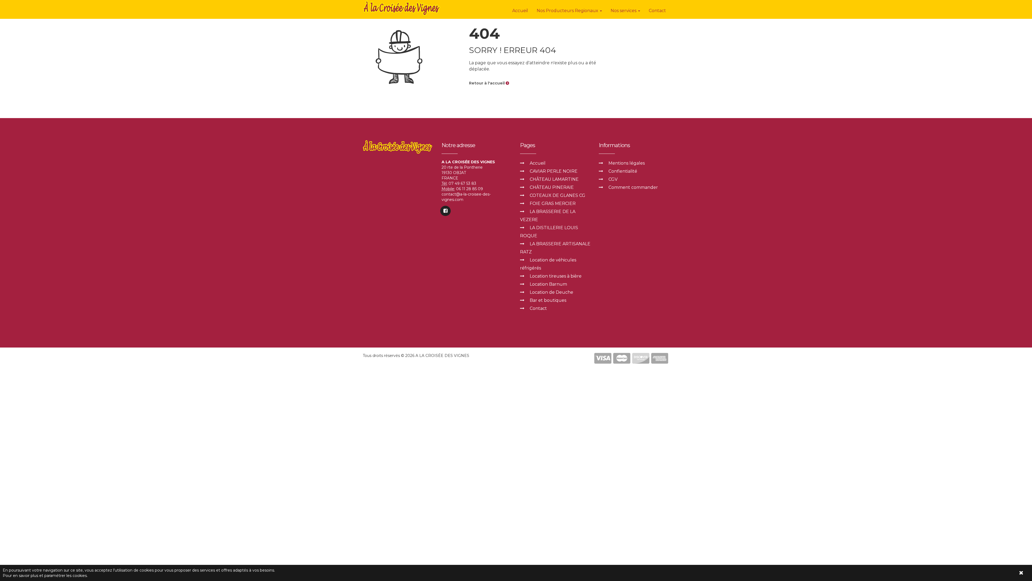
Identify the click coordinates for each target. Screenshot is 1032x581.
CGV (613, 179)
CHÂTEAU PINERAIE (552, 187)
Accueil (520, 10)
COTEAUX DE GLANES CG (557, 195)
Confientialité (622, 171)
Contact (657, 10)
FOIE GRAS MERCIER (553, 203)
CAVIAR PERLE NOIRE (554, 171)
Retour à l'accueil (487, 83)
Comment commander (633, 187)
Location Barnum (548, 284)
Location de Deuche (551, 292)
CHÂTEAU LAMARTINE (554, 179)
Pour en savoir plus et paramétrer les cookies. (45, 575)
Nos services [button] (624, 10)
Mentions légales (626, 163)
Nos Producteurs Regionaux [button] (568, 10)
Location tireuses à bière (556, 276)
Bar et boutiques (548, 300)
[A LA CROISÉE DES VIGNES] (402, 8)
